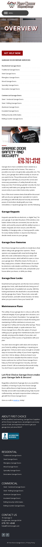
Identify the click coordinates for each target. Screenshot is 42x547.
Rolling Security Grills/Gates (11, 115)
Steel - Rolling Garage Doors (12, 103)
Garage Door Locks (12, 278)
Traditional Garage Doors (11, 70)
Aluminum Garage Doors (10, 107)
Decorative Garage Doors (11, 89)
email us (16, 400)
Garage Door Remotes (14, 242)
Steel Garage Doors (9, 74)
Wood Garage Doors (9, 81)
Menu (11, 13)
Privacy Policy (30, 543)
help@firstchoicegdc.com (10, 526)
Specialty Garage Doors (10, 85)
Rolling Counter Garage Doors (12, 119)
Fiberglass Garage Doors (10, 77)
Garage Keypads (11, 211)
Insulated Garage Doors (10, 111)
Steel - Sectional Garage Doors (12, 99)
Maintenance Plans (12, 306)
